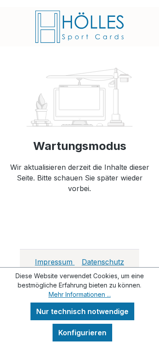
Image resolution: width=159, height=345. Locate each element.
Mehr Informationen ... (80, 294)
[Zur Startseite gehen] (79, 27)
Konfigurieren (82, 332)
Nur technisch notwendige (82, 311)
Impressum (55, 261)
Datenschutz (103, 261)
